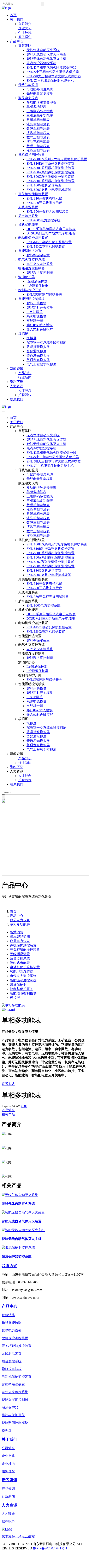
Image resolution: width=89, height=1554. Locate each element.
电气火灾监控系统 (31, 259)
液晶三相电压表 (38, 150)
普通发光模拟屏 (38, 355)
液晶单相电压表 (38, 133)
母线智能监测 (28, 85)
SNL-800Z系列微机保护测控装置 (50, 176)
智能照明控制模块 (31, 299)
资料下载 (16, 382)
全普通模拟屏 (36, 351)
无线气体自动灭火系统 (43, 50)
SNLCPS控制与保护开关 (44, 294)
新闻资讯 (16, 368)
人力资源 (16, 386)
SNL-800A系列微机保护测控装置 (50, 172)
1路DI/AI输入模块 (39, 325)
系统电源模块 (36, 316)
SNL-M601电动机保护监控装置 (49, 242)
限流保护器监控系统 (41, 63)
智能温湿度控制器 (31, 268)
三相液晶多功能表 (39, 115)
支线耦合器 (34, 320)
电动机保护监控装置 (33, 237)
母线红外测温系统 (39, 89)
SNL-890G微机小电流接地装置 (48, 189)
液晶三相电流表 (38, 141)
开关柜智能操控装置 (33, 194)
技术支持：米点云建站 (18, 1536)
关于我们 (16, 19)
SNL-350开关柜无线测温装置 (47, 211)
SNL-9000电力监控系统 (43, 220)
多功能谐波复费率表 (41, 102)
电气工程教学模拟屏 (41, 364)
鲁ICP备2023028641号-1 (50, 1548)
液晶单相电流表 (38, 124)
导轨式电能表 (28, 224)
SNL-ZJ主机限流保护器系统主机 (50, 80)
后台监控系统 (28, 216)
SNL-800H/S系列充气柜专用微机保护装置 (56, 159)
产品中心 (16, 41)
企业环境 (24, 32)
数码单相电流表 (38, 120)
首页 (13, 15)
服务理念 (24, 37)
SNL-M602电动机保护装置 (45, 246)
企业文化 (24, 28)
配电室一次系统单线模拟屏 (46, 342)
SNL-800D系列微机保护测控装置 (50, 168)
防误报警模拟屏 (38, 347)
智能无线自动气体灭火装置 (46, 54)
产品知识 (24, 373)
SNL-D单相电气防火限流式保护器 (51, 67)
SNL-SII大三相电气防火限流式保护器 (53, 76)
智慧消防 (24, 45)
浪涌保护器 (26, 277)
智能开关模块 (36, 303)
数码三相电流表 (38, 137)
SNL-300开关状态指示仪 (44, 203)
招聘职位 (24, 395)
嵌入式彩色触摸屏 (39, 329)
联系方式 (8, 1084)
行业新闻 (24, 377)
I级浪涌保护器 (36, 281)
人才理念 (24, 390)
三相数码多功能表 (39, 111)
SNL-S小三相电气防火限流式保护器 (52, 72)
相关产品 (8, 1114)
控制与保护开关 (29, 290)
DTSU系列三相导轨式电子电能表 (50, 233)
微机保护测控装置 (31, 155)
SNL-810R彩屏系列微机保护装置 (50, 163)
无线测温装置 (28, 207)
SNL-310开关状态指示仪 (44, 198)
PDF (24, 1106)
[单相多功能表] (13, 1005)
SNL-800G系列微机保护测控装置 (50, 181)
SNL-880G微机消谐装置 (43, 185)
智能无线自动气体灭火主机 (46, 58)
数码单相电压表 (38, 128)
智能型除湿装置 (29, 251)
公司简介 (24, 24)
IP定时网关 (34, 312)
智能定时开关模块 (39, 307)
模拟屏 (23, 333)
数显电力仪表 (28, 98)
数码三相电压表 (38, 146)
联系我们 (16, 399)
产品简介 (8, 1110)
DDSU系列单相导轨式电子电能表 (51, 229)
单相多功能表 (36, 107)
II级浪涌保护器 (37, 285)
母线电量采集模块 (39, 93)
